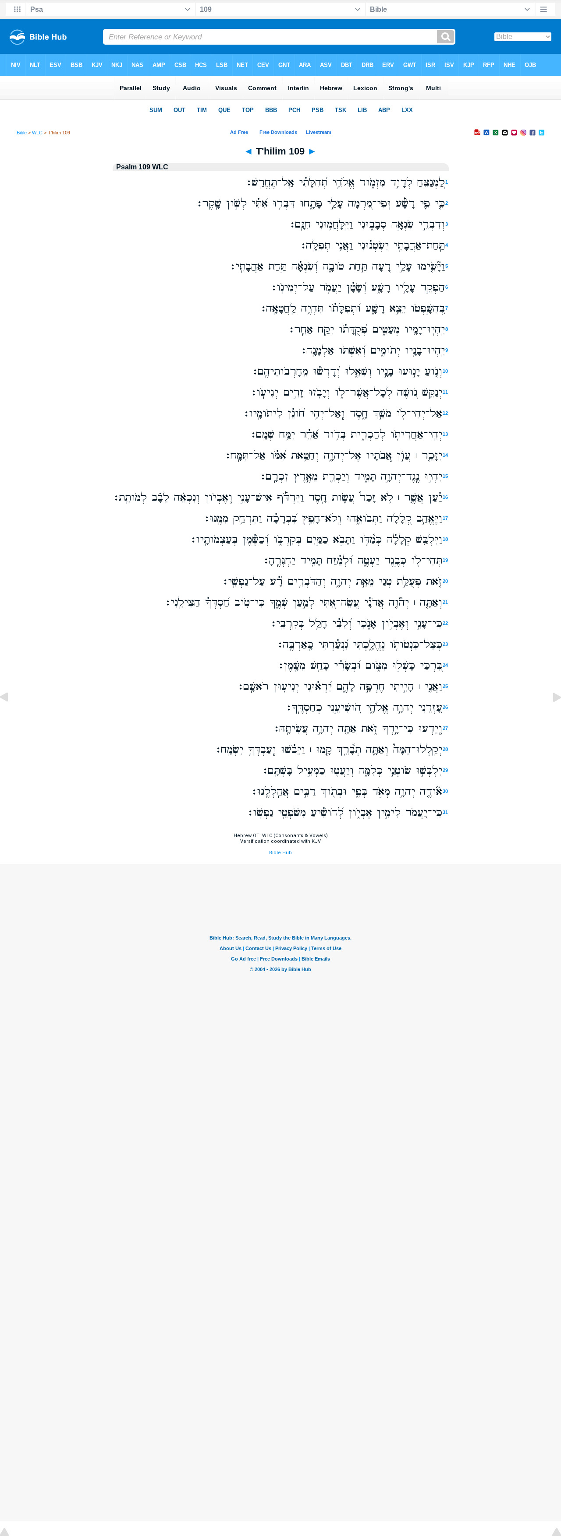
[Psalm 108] (11, 717)
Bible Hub (280, 853)
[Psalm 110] (550, 717)
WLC (37, 132)
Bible (22, 132)
